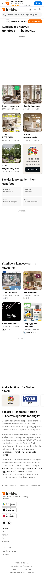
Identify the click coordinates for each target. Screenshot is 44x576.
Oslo (34, 452)
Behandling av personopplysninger (22, 572)
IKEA (34, 468)
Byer (4, 538)
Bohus (29, 471)
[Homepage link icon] (2, 486)
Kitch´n (14, 471)
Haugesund (7, 452)
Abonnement (36, 21)
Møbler (5, 468)
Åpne (38, 3)
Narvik (28, 452)
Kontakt (5, 535)
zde (20, 443)
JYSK (35, 471)
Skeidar (21, 471)
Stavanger (28, 449)
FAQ (3, 531)
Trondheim (18, 452)
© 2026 (22, 563)
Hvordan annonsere (9, 551)
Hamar (5, 454)
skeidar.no (33, 477)
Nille (29, 468)
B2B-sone (6, 554)
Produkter (6, 541)
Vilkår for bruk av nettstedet (22, 569)
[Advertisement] (22, 60)
